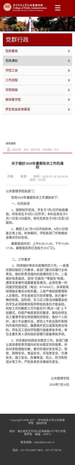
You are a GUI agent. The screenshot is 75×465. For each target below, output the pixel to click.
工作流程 (11, 80)
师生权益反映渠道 (17, 109)
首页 (26, 149)
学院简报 (11, 89)
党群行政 (35, 149)
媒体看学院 (13, 99)
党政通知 (11, 60)
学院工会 (11, 70)
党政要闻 (11, 51)
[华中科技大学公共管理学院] (25, 7)
